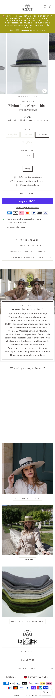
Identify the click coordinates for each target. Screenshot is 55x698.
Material (27, 150)
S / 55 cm (12, 134)
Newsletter (27, 660)
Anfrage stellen (27, 240)
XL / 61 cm (27, 142)
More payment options (27, 207)
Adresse (26, 651)
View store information (16, 227)
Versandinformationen (27, 257)
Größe (27, 130)
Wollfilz (27, 155)
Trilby (27, 168)
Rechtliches (26, 669)
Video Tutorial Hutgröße (27, 252)
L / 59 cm (42, 134)
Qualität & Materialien (27, 622)
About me (27, 560)
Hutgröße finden (27, 498)
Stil (27, 164)
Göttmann (27, 102)
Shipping (23, 120)
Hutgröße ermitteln (27, 246)
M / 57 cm (27, 134)
